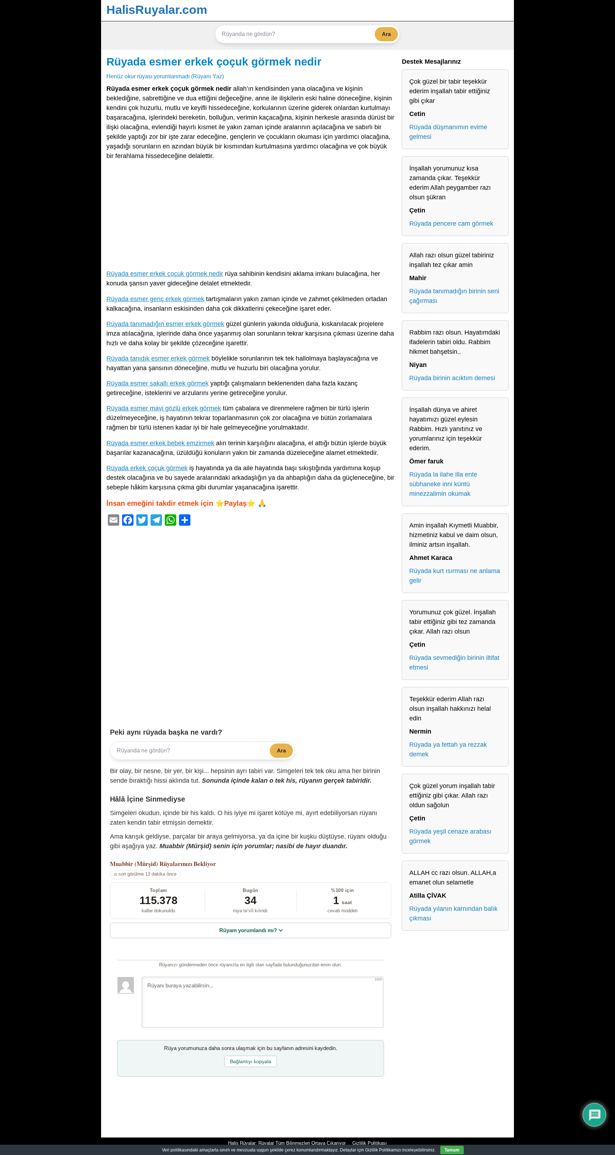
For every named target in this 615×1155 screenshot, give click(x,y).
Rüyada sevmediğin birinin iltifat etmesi (454, 662)
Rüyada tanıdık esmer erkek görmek (158, 358)
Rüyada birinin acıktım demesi (452, 378)
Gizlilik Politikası (369, 1143)
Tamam (452, 1150)
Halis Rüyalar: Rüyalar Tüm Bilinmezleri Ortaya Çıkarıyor (287, 1143)
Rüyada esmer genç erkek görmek (155, 299)
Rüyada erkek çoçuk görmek (147, 468)
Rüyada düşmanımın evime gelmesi (448, 132)
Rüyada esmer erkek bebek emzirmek (160, 443)
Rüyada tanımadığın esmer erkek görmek (165, 323)
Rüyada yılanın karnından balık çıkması (453, 913)
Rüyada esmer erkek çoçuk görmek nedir (213, 62)
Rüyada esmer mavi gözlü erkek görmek (163, 408)
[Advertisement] (250, 216)
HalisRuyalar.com (156, 9)
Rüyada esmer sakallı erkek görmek (157, 383)
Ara (386, 34)
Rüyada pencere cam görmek (451, 223)
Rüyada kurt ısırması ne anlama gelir (454, 575)
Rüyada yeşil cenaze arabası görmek (450, 836)
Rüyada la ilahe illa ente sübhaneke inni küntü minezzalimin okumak (443, 484)
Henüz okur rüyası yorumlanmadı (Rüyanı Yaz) (165, 76)
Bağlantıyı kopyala (250, 1061)
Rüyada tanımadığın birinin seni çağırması (454, 296)
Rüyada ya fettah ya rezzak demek (448, 749)
